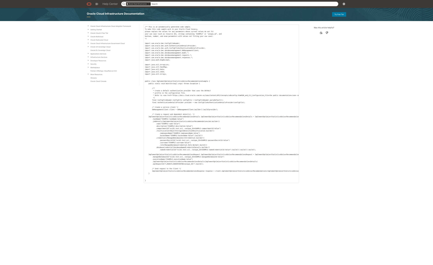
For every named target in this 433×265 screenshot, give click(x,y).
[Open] (88, 25)
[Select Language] (344, 4)
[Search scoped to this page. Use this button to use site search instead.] (148, 4)
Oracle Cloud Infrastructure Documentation (115, 13)
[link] (138, 4)
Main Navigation (97, 4)
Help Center (110, 4)
